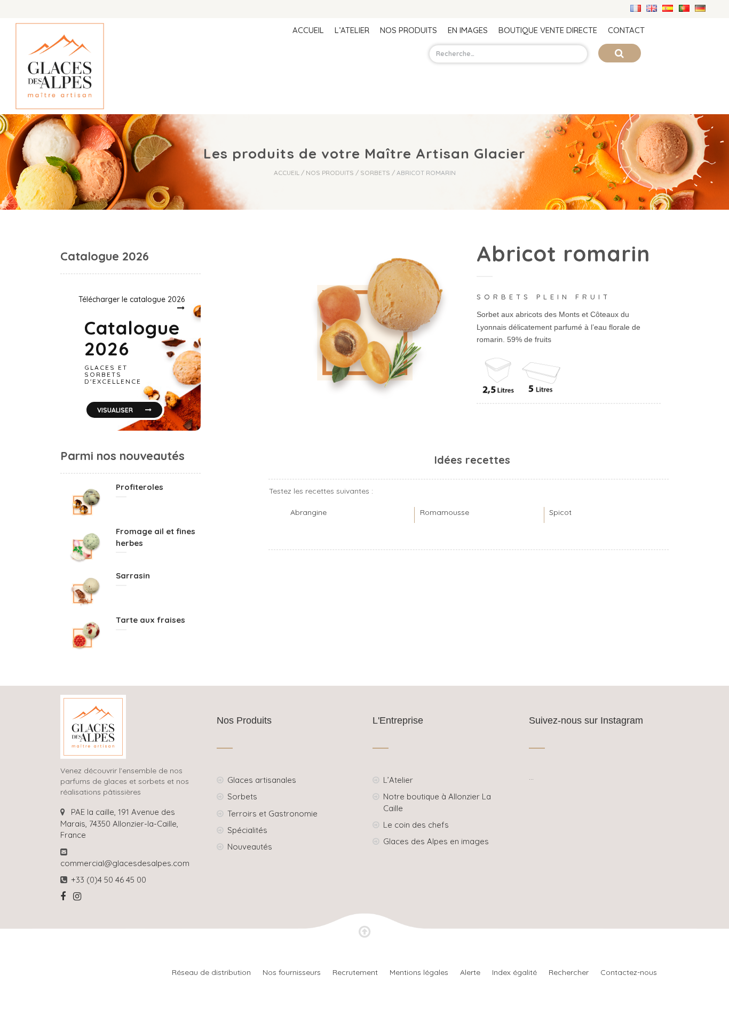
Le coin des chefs (416, 825)
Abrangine (308, 512)
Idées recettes (472, 459)
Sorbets (375, 173)
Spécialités (247, 830)
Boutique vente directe (547, 30)
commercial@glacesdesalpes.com (124, 863)
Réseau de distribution (211, 972)
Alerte (470, 972)
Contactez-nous (628, 972)
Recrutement (355, 972)
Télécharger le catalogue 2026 (131, 299)
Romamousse (444, 512)
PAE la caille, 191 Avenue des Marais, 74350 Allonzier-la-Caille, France (119, 823)
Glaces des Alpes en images (436, 841)
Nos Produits (408, 30)
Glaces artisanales (261, 780)
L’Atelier (352, 30)
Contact (626, 30)
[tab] (472, 460)
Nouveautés (249, 847)
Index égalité (514, 972)
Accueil (308, 30)
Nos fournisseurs (292, 972)
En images (468, 30)
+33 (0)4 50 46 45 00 (108, 880)
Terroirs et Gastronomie (272, 813)
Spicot (560, 512)
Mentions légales (419, 972)
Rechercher (569, 972)
